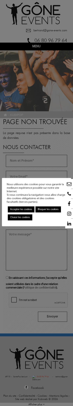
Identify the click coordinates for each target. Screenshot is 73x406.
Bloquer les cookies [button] (48, 209)
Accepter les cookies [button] (21, 209)
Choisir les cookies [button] (20, 217)
